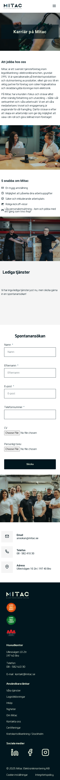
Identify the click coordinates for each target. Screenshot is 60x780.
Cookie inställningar (17, 775)
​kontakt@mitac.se (25, 674)
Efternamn (10, 365)
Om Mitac (11, 715)
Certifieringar (13, 728)
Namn (8, 345)
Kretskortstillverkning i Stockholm (24, 734)
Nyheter (11, 709)
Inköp (9, 703)
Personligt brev (12, 444)
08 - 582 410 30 (25, 553)
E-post (8, 386)
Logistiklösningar (15, 697)
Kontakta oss (13, 721)
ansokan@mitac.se (27, 538)
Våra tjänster (13, 690)
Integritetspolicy (44, 775)
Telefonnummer (13, 407)
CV (5, 428)
